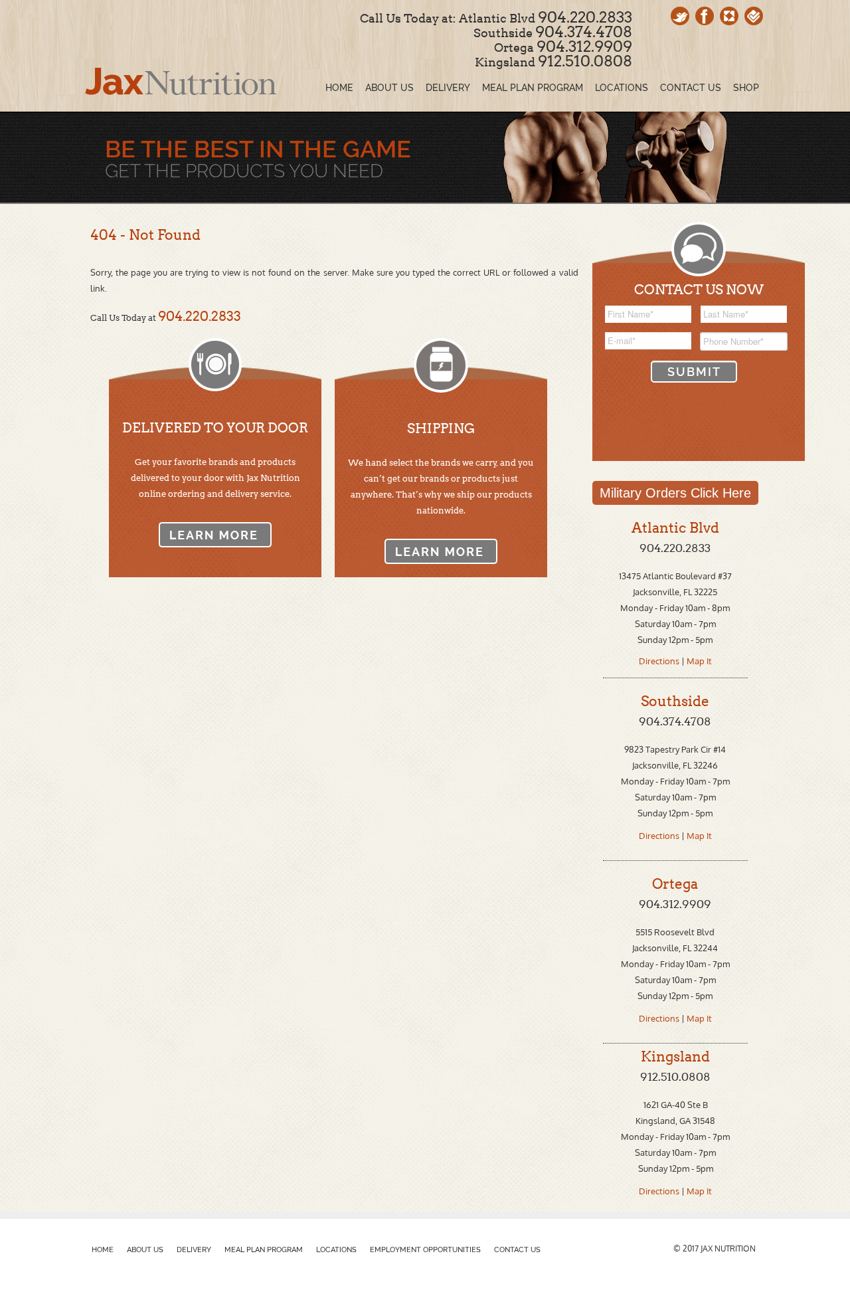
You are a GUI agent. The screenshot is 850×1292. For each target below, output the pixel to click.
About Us (145, 1250)
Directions (660, 661)
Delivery (194, 1250)
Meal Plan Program (263, 1250)
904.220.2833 (585, 17)
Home (103, 1250)
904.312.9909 (584, 46)
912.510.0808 (585, 61)
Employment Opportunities (425, 1250)
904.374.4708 (583, 32)
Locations (336, 1250)
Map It (699, 661)
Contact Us (517, 1250)
